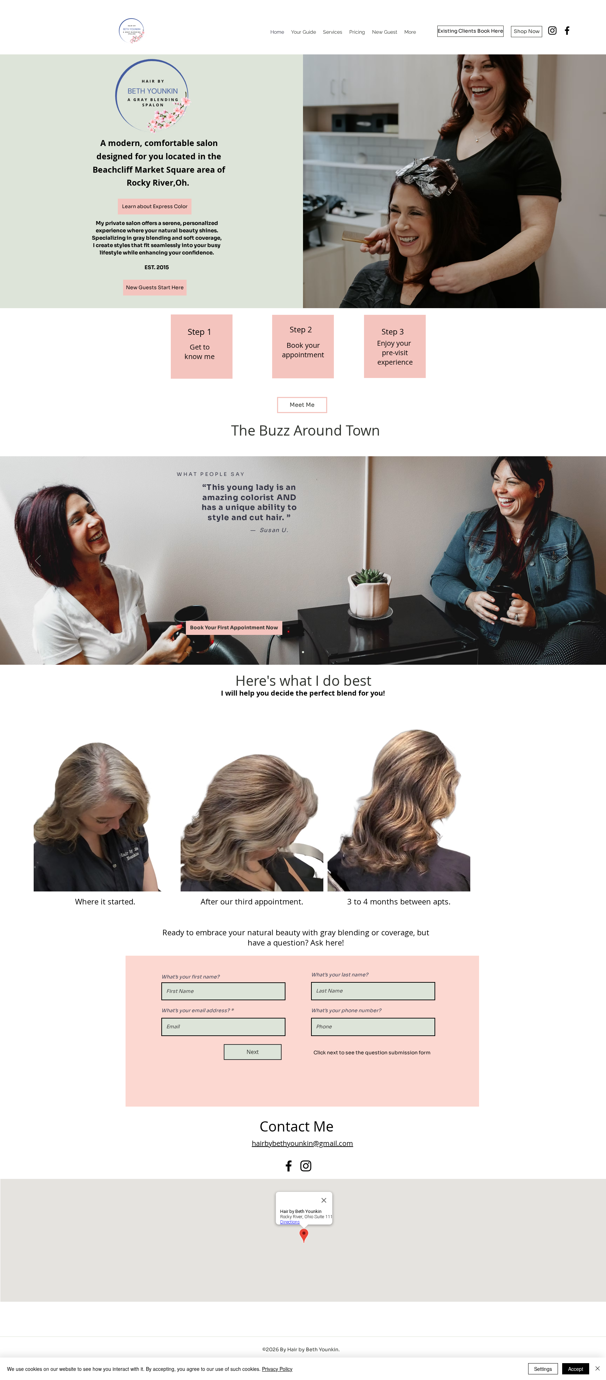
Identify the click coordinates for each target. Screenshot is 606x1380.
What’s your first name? (190, 976)
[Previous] (38, 561)
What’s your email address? (195, 1010)
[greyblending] (303, 652)
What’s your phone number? (346, 1010)
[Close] (597, 1368)
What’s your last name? (339, 974)
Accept (575, 1368)
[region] (202, 346)
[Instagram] (552, 30)
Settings (543, 1368)
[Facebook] (288, 1166)
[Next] (568, 561)
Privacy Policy (277, 1368)
